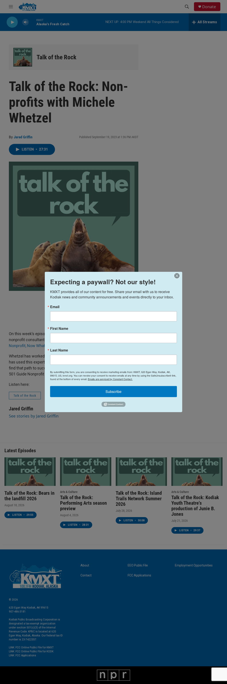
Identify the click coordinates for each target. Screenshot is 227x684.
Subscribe (113, 391)
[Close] (178, 275)
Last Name (59, 350)
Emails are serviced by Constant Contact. (110, 379)
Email (54, 307)
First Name (59, 328)
